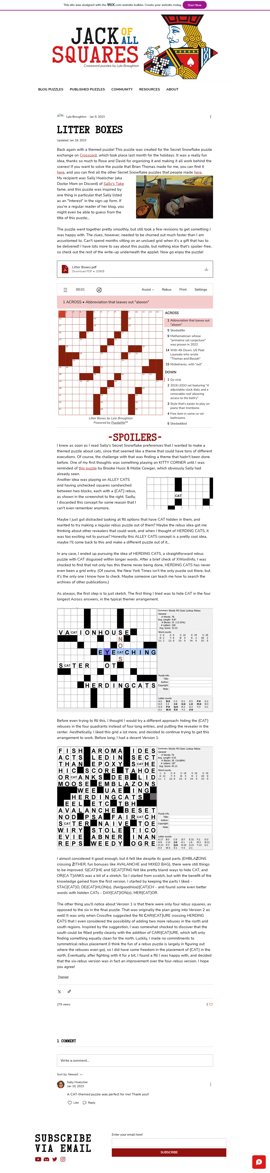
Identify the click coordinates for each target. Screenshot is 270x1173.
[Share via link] (69, 991)
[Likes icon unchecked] (70, 1102)
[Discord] (46, 1159)
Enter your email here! (127, 1134)
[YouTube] (38, 1159)
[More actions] (210, 116)
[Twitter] (54, 1159)
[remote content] (135, 357)
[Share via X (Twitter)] (59, 991)
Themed (63, 977)
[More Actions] (210, 1084)
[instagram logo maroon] (63, 1159)
